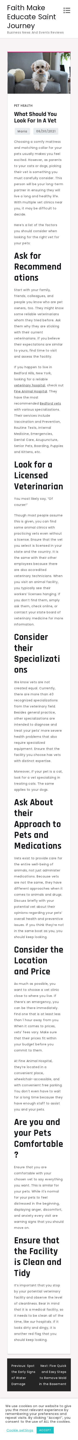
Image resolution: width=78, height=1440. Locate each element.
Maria (22, 131)
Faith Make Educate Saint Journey (31, 17)
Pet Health (23, 105)
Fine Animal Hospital (30, 391)
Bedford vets (50, 403)
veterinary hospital (29, 385)
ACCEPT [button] (45, 1430)
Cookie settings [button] (19, 1430)
